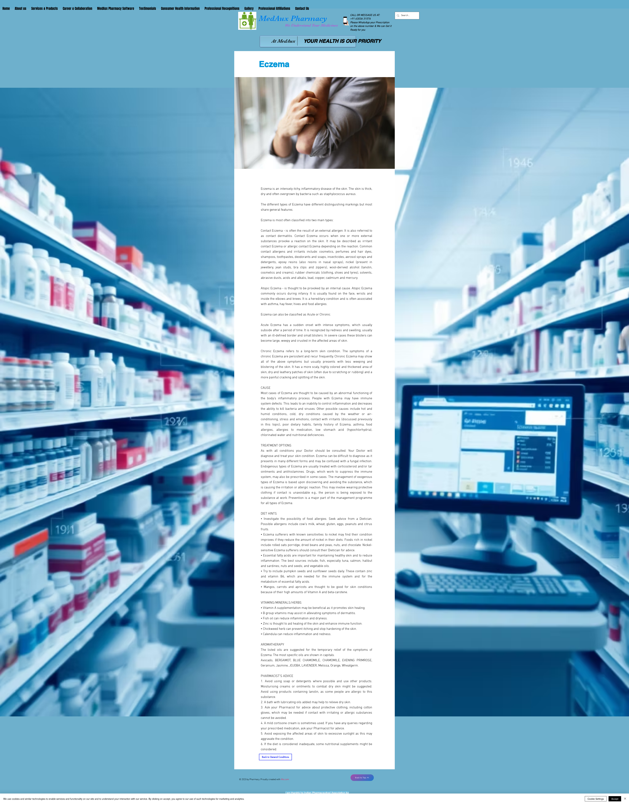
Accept (614, 798)
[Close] (625, 798)
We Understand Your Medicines (311, 25)
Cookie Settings (596, 798)
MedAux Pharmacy (293, 18)
